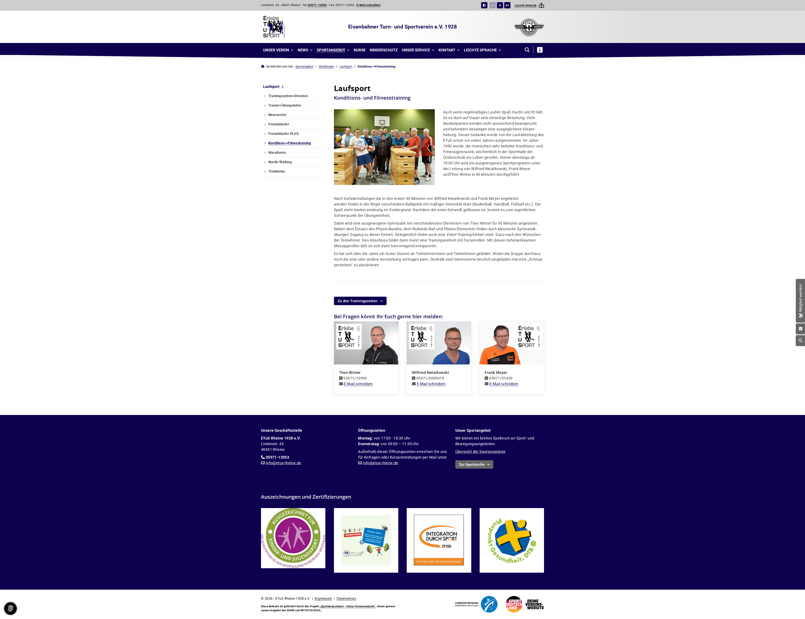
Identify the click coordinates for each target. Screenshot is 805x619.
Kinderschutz (384, 50)
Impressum (323, 599)
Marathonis (277, 153)
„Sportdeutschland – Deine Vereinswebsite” (347, 606)
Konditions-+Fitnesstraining (289, 143)
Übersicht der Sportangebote (480, 451)
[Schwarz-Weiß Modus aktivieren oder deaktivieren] (484, 5)
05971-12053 (317, 5)
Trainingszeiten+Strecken (288, 96)
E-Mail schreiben (368, 5)
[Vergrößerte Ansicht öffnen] (384, 147)
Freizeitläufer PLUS (283, 134)
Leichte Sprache (526, 5)
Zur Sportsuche (471, 464)
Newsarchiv (277, 115)
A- (492, 5)
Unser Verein (276, 50)
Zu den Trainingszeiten (358, 301)
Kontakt (447, 50)
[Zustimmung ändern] (10, 608)
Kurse (360, 50)
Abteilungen (326, 66)
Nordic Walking (280, 162)
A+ (507, 5)
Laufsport (345, 66)
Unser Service (416, 50)
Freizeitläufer (278, 124)
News (303, 50)
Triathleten (276, 171)
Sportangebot (331, 50)
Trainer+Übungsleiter (284, 105)
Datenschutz (346, 599)
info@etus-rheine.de (283, 463)
